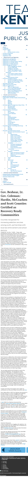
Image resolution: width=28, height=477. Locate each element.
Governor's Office (7, 54)
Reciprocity (13, 155)
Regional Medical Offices (13, 92)
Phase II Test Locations (16, 139)
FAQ (11, 163)
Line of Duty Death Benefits (14, 88)
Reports (10, 102)
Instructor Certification (16, 145)
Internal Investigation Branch (10, 78)
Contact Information (8, 53)
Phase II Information (15, 138)
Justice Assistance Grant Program (11, 175)
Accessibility (6, 468)
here (26, 390)
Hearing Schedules (12, 117)
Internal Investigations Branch (15, 79)
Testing (9, 133)
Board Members (11, 118)
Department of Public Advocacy (10, 64)
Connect (10, 168)
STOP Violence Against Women (15, 73)
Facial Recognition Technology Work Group (13, 125)
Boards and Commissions (10, 95)
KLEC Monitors (14, 146)
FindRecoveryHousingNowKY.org (12, 434)
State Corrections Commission (10, 110)
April (3, 402)
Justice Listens (6, 49)
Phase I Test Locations (16, 136)
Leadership (5, 48)
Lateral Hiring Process (16, 141)
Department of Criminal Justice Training (12, 61)
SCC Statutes (11, 112)
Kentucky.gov (3, 475)
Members (10, 101)
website (17, 440)
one (13, 406)
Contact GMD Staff (12, 67)
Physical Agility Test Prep (16, 140)
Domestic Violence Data (8, 176)
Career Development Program (17, 152)
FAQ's (9, 50)
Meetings (10, 103)
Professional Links (15, 165)
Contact (5, 461)
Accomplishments (8, 184)
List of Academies (15, 150)
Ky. (1, 0)
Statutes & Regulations (13, 124)
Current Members (12, 108)
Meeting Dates (11, 107)
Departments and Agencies (11, 57)
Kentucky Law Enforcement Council (11, 130)
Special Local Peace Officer (14, 82)
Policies (4, 465)
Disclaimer (5, 467)
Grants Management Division (10, 65)
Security (5, 466)
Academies (10, 143)
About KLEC (11, 160)
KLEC (12, 161)
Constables (13, 167)
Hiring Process (14, 134)
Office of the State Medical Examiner (11, 89)
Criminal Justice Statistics (11, 172)
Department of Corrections (9, 60)
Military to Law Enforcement (17, 154)
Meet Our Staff (14, 162)
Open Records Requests (13, 119)
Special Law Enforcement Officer (15, 81)
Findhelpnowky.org (8, 428)
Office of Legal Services (8, 86)
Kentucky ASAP (11, 106)
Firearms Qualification (16, 156)
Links (9, 158)
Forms (9, 157)
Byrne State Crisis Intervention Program (14, 75)
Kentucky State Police (8, 83)
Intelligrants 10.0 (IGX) (13, 68)
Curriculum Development (16, 144)
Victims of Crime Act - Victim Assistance (14, 72)
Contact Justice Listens (13, 52)
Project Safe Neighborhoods (14, 70)
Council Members (14, 166)
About (5, 45)
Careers (9, 121)
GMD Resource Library (13, 77)
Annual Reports (11, 122)
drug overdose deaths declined (13, 403)
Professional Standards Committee (15, 148)
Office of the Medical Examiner (15, 90)
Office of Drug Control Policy (9, 84)
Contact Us (10, 123)
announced (7, 244)
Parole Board (6, 114)
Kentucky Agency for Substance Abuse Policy (13, 105)
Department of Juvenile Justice (10, 62)
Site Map (5, 462)
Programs (10, 151)
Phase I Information (15, 135)
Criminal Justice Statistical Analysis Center (13, 174)
